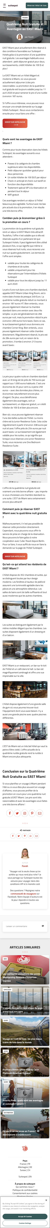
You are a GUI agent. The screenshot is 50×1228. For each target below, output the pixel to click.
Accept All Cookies (25, 1216)
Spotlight (7, 990)
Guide (6, 1020)
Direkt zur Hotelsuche (15, 122)
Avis (5, 959)
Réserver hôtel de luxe (37, 5)
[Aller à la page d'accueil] (25, 1150)
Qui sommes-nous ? (25, 1186)
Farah (31, 36)
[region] (25, 1212)
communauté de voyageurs (23, 893)
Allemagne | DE (25, 1167)
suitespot (13, 5)
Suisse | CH (25, 1170)
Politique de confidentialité (25, 1190)
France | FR (25, 1163)
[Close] (46, 1200)
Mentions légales (25, 1196)
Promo (25, 17)
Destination (8, 1113)
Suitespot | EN (25, 1176)
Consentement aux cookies (25, 1193)
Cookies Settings (25, 1223)
